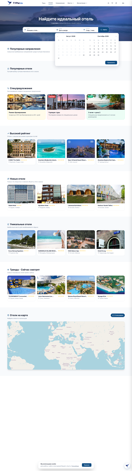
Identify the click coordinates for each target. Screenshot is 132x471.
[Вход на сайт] (116, 3)
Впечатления (81, 3)
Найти (105, 29)
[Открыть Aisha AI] (127, 466)
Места (70, 3)
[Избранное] (112, 3)
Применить (111, 62)
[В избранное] (10, 142)
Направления (60, 3)
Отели (51, 3)
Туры (43, 3)
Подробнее (75, 466)
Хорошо (86, 465)
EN (123, 3)
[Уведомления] (108, 3)
